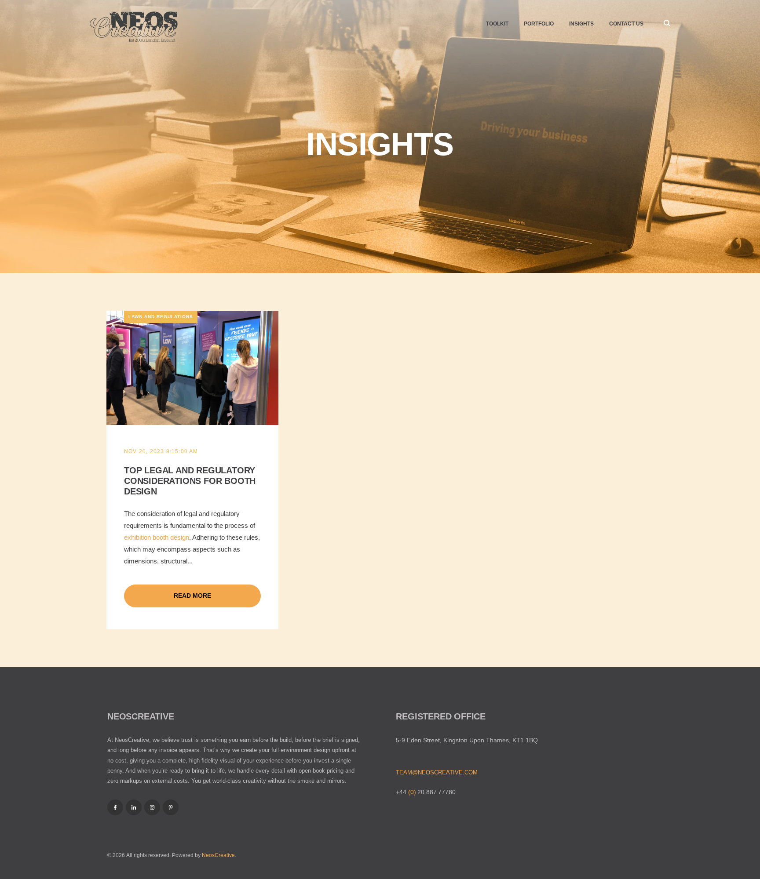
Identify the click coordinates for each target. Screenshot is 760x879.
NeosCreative (218, 855)
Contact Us (626, 24)
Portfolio (539, 24)
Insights (581, 24)
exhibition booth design (156, 537)
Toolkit (497, 24)
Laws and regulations (160, 316)
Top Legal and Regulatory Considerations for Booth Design (190, 480)
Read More (192, 595)
